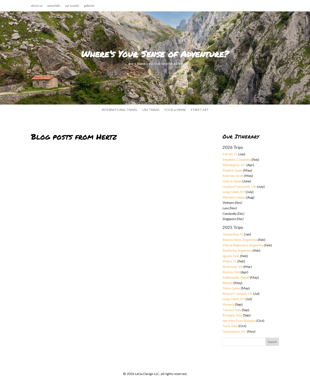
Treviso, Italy (231, 310)
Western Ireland (234, 197)
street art (200, 110)
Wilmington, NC (234, 165)
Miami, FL (229, 261)
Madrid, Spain (232, 170)
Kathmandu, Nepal (235, 277)
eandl (38, 273)
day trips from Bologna (239, 320)
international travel (120, 110)
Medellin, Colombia (236, 159)
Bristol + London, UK (237, 294)
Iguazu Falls (231, 256)
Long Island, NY (233, 192)
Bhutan (227, 283)
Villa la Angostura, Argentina (243, 245)
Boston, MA (231, 272)
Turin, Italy (230, 326)
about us (37, 5)
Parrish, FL (230, 154)
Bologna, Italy (232, 315)
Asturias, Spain (233, 175)
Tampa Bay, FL (232, 234)
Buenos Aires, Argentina (239, 240)
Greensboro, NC (234, 331)
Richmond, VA (232, 267)
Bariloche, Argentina (237, 250)
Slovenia (228, 304)
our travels (72, 5)
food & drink (175, 110)
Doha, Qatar (231, 288)
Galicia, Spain (232, 181)
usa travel (151, 110)
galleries (89, 5)
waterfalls (53, 5)
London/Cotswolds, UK (239, 186)
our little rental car (52, 268)
